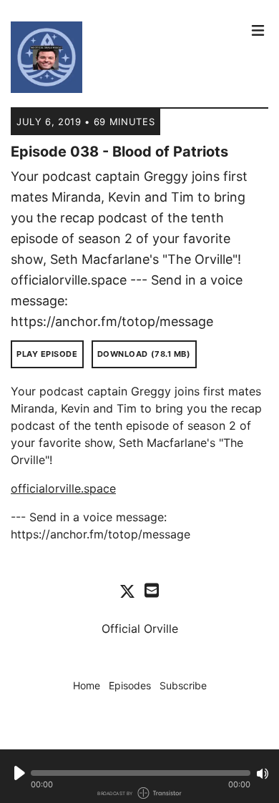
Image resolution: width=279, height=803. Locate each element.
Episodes (130, 685)
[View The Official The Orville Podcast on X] (127, 590)
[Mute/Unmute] (262, 773)
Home (86, 685)
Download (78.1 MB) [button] (144, 354)
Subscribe (183, 685)
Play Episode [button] (47, 354)
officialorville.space (63, 488)
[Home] (127, 57)
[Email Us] (152, 589)
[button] (140, 773)
